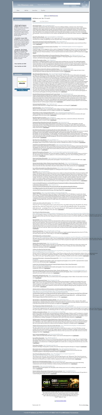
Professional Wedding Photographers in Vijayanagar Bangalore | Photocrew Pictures (51, 55)
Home (18, 10)
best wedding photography (38, 337)
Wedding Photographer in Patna (39, 60)
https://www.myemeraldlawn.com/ (40, 334)
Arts (43, 18)
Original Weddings (37, 192)
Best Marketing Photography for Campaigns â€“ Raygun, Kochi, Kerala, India (49, 129)
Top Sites (43, 10)
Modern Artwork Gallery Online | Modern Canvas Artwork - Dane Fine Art (48, 163)
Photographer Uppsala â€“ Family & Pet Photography (44, 41)
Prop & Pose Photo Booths (38, 36)
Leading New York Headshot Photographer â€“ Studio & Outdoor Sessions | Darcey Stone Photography (55, 264)
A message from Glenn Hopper (39, 104)
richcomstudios (36, 366)
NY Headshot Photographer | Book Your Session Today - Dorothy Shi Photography (50, 270)
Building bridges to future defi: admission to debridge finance (46, 69)
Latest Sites (34, 10)
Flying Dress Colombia (38, 345)
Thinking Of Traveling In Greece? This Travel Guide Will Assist (46, 325)
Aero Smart (35, 171)
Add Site (26, 10)
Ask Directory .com (25, 5)
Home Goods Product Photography (40, 158)
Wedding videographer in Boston (40, 312)
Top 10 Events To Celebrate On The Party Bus (43, 305)
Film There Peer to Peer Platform (40, 139)
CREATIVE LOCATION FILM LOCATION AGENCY (44, 144)
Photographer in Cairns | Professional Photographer (44, 112)
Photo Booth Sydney (37, 25)
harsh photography (37, 107)
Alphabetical (46, 21)
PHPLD (53, 412)
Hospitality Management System (40, 280)
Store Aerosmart (36, 219)
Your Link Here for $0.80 (20, 63)
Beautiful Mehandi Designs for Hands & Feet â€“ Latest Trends (46, 94)
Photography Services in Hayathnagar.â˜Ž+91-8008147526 (45, 349)
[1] (83, 405)
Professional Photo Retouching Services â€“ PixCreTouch (45, 122)
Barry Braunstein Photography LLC (40, 73)
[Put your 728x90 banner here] (51, 15)
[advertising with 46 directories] (60, 400)
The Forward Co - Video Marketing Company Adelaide (44, 299)
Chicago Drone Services (38, 230)
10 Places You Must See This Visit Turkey (42, 249)
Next (87, 405)
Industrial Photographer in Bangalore (41, 152)
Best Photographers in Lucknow (40, 117)
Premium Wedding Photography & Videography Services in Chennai (47, 371)
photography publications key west (40, 275)
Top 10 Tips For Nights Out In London (41, 212)
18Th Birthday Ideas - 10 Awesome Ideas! (42, 235)
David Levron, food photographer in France (42, 361)
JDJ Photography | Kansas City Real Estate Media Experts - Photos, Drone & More (50, 319)
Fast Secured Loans (74, 412)
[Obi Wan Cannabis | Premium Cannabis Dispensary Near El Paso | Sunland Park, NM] (60, 391)
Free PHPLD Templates (65, 412)
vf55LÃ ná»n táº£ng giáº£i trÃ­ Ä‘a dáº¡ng (42, 203)
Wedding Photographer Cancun (39, 243)
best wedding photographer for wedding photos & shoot (45, 168)
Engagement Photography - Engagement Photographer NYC (46, 258)
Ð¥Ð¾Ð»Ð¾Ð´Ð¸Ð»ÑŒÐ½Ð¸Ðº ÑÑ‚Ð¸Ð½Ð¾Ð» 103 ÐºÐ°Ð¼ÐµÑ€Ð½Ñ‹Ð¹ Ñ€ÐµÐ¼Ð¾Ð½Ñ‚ (54, 289)
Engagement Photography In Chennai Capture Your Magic (45, 46)
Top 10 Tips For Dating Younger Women (41, 353)
